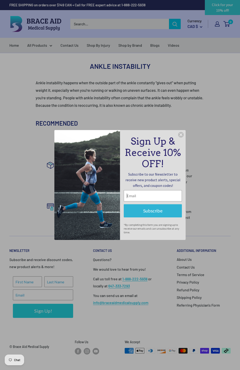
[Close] (181, 135)
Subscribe (152, 211)
